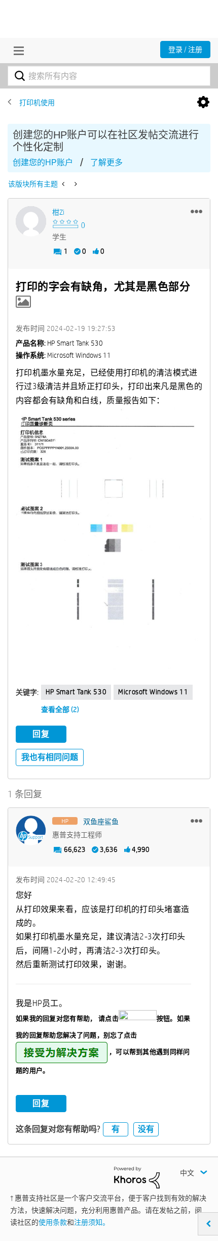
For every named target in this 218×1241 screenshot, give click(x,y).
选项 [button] (203, 102)
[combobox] (109, 76)
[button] (196, 211)
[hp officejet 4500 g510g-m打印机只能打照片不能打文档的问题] (64, 183)
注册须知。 (92, 1222)
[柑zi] (31, 221)
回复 (41, 734)
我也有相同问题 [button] (49, 757)
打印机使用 (37, 102)
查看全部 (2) (60, 709)
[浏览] (16, 50)
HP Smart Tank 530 (76, 691)
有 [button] (116, 1129)
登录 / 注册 (185, 49)
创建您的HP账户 (43, 162)
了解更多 (106, 162)
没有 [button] (146, 1129)
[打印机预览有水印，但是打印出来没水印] (75, 183)
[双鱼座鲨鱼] (31, 831)
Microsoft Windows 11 (153, 691)
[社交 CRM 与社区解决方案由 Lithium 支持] (137, 1176)
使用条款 (53, 1222)
